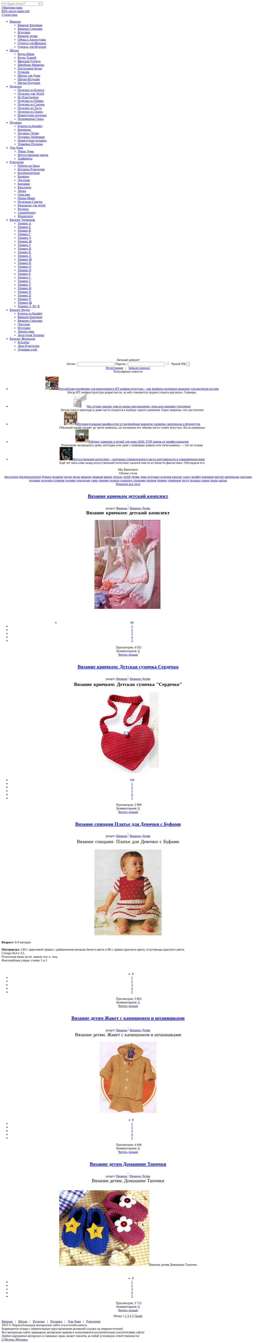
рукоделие (83, 480)
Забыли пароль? (139, 368)
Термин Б (24, 227)
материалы (232, 476)
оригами (246, 476)
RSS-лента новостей (15, 11)
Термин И (24, 248)
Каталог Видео (20, 310)
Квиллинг (24, 187)
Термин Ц (24, 295)
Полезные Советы (30, 201)
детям (135, 476)
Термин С (24, 277)
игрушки (153, 476)
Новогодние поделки (32, 115)
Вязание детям (27, 36)
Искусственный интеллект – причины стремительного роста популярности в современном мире (139, 459)
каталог (177, 476)
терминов (174, 480)
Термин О (24, 266)
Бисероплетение (29, 173)
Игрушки (24, 32)
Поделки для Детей (31, 93)
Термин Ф (24, 288)
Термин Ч (24, 299)
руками (70, 480)
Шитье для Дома (29, 75)
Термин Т (24, 281)
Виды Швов (26, 54)
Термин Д (24, 237)
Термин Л (24, 255)
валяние (57, 476)
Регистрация (114, 368)
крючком (208, 476)
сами (94, 480)
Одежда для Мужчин (32, 46)
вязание (86, 476)
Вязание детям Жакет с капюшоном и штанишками (128, 1018)
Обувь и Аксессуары (32, 39)
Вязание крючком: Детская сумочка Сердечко (128, 666)
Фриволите (25, 216)
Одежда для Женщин (32, 43)
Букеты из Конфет (30, 126)
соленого (126, 480)
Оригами (24, 194)
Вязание (15, 21)
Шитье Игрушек (29, 79)
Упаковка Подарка (30, 144)
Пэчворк (23, 72)
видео (68, 476)
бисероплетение (30, 476)
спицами (139, 480)
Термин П (24, 270)
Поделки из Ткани (30, 111)
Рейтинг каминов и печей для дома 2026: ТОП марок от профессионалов (139, 441)
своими (103, 480)
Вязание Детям (140, 508)
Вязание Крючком (30, 25)
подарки (34, 480)
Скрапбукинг (27, 212)
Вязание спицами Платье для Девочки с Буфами (128, 824)
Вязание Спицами (30, 28)
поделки (47, 480)
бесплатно (11, 476)
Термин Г (24, 234)
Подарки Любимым (31, 137)
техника (195, 480)
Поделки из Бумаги (31, 90)
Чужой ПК (178, 364)
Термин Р (24, 273)
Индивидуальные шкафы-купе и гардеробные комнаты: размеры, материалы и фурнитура (138, 424)
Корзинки (24, 129)
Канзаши (24, 183)
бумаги (47, 476)
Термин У (24, 284)
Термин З (24, 245)
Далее (138, 1316)
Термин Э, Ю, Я (29, 306)
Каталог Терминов (22, 219)
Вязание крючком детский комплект (128, 496)
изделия (165, 476)
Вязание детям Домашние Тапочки (128, 1164)
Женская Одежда (29, 61)
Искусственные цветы (33, 155)
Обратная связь (12, 7)
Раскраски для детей (31, 205)
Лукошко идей (27, 349)
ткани (205, 480)
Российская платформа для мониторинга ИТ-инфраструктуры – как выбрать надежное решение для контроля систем (139, 388)
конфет (196, 476)
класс (187, 476)
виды (76, 476)
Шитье (14, 50)
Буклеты (23, 342)
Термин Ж (25, 241)
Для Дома (16, 147)
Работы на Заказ (29, 165)
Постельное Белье (30, 68)
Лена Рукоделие (28, 346)
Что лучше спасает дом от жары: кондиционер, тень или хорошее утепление (139, 406)
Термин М (25, 259)
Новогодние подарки (32, 140)
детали (117, 476)
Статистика (9, 14)
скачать (114, 480)
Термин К (24, 252)
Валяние (23, 176)
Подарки (16, 122)
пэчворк (59, 480)
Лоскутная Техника (31, 335)
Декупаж (24, 180)
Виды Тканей (27, 57)
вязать (108, 476)
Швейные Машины (31, 64)
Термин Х (24, 292)
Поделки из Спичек (31, 104)
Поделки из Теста (30, 108)
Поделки (16, 86)
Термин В (24, 230)
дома (143, 476)
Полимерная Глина (31, 119)
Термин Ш (25, 302)
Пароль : (121, 364)
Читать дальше (128, 654)
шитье (223, 480)
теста (185, 480)
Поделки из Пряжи (31, 101)
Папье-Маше (26, 198)
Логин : (71, 364)
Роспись (23, 209)
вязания (97, 476)
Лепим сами (26, 331)
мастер (219, 476)
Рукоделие (17, 162)
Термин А (24, 223)
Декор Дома (26, 151)
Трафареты (25, 158)
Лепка (22, 191)
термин (162, 480)
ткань (214, 480)
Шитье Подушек (29, 82)
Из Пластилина (28, 97)
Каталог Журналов (22, 338)
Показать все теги (128, 484)
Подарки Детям (28, 133)
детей (127, 476)
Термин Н (24, 263)
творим (151, 480)
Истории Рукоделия (31, 169)
